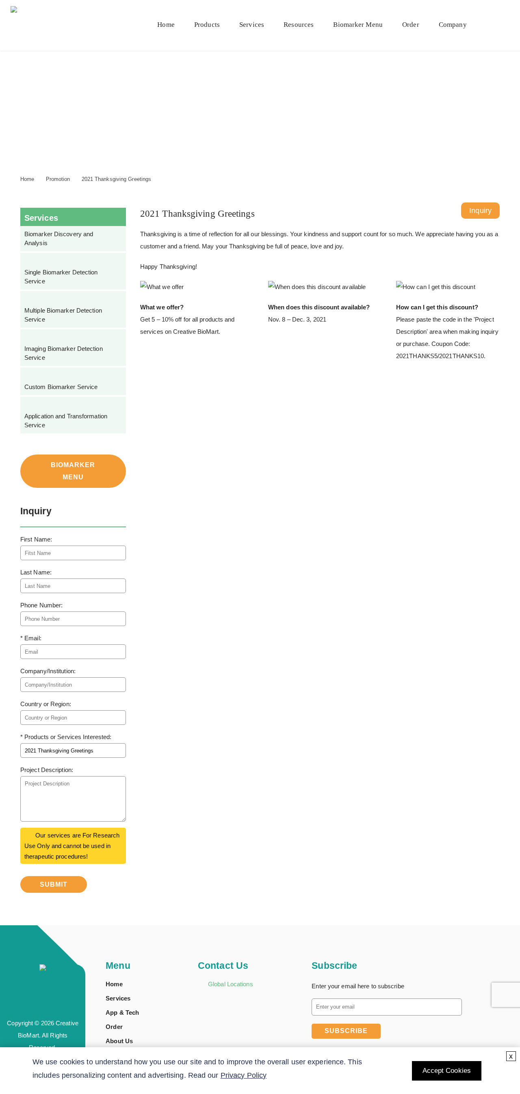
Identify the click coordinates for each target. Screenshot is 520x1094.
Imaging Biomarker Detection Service (63, 353)
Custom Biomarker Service (61, 386)
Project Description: (46, 769)
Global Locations (230, 984)
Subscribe (346, 1030)
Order (114, 1026)
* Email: (30, 638)
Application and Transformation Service (65, 420)
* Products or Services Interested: (65, 736)
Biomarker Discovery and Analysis (58, 238)
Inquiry (480, 211)
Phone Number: (41, 605)
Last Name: (36, 572)
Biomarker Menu (357, 24)
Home (165, 24)
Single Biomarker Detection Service (61, 277)
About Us (119, 1040)
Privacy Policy (243, 1075)
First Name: (36, 539)
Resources (299, 24)
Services (251, 24)
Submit (53, 884)
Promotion (58, 179)
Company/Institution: (48, 671)
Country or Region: (45, 703)
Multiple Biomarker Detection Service (63, 315)
